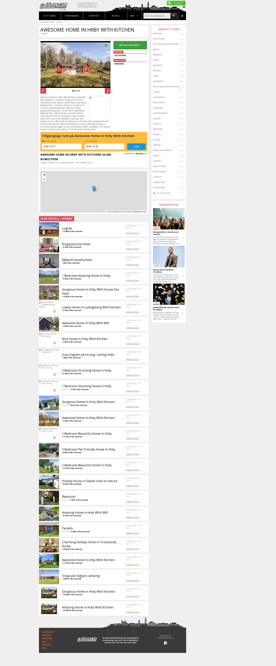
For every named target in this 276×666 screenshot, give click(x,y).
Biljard (156, 60)
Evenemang (72, 15)
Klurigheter (158, 97)
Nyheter (94, 15)
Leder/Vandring (160, 113)
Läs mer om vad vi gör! (126, 642)
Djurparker (158, 81)
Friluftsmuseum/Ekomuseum (166, 86)
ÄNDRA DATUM (132, 233)
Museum (156, 140)
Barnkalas (157, 55)
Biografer (157, 65)
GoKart (156, 92)
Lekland (156, 118)
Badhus (156, 49)
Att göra (49, 15)
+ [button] (44, 175)
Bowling (157, 70)
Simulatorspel (159, 166)
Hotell (116, 15)
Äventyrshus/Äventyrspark (165, 44)
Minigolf (157, 134)
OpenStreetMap (126, 211)
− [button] (44, 179)
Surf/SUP (157, 177)
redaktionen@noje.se (165, 638)
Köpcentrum (159, 102)
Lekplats (157, 124)
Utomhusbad (159, 187)
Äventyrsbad (159, 39)
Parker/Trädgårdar (162, 150)
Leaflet (109, 211)
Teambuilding (159, 182)
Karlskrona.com (47, 22)
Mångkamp (157, 129)
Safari (155, 155)
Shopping (157, 161)
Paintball (157, 145)
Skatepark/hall (160, 171)
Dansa (156, 76)
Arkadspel (157, 33)
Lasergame (158, 108)
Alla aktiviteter (163, 193)
